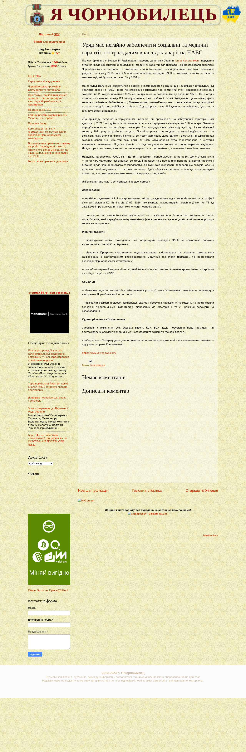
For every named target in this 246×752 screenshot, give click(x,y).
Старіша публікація (201, 490)
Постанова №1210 (39, 109)
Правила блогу (37, 123)
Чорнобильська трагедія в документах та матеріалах (44, 88)
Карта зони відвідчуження (44, 81)
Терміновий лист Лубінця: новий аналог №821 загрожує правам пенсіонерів (48, 386)
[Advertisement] (49, 227)
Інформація (97, 365)
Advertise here (210, 535)
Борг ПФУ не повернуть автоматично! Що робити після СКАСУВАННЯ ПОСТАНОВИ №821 (47, 440)
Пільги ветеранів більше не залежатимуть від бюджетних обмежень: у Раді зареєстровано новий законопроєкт (48, 355)
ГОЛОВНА (34, 76)
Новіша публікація (93, 490)
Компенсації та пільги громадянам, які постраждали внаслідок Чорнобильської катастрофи (47, 133)
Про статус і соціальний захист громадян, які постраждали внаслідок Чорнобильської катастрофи (47, 100)
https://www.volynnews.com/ (99, 352)
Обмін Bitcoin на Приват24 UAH (48, 590)
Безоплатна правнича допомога (48, 161)
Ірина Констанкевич (187, 60)
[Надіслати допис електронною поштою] (89, 360)
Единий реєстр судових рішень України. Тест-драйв (47, 117)
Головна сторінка (147, 490)
